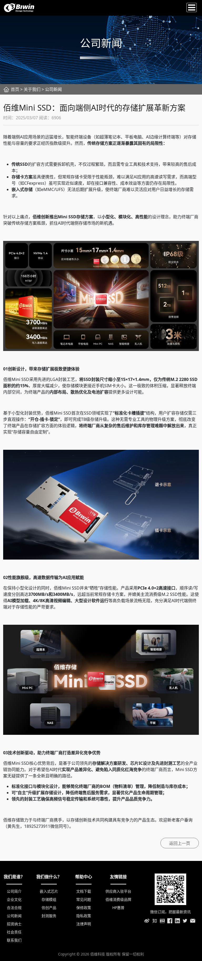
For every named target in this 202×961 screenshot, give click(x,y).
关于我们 (32, 89)
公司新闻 (14, 915)
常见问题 (83, 899)
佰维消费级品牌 (118, 899)
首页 (15, 89)
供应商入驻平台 (118, 891)
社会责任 (14, 931)
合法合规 (14, 907)
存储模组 (49, 899)
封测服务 (49, 915)
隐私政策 (83, 915)
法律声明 (83, 923)
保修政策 (83, 907)
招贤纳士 (14, 923)
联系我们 (14, 940)
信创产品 (49, 907)
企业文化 (14, 899)
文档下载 (83, 891)
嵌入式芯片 (49, 891)
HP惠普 (118, 907)
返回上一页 (179, 843)
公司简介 (14, 891)
